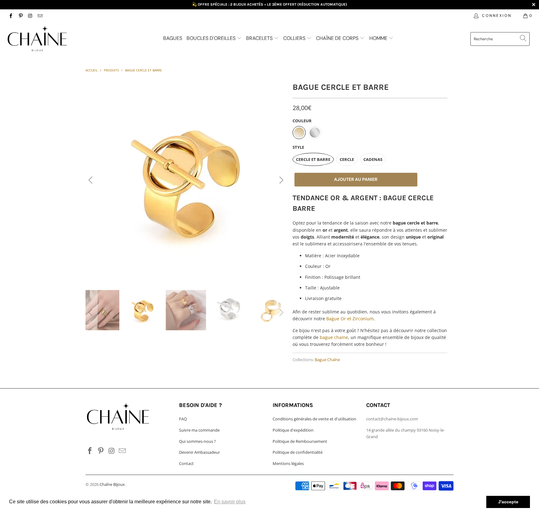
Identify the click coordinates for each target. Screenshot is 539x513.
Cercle (347, 159)
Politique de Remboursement (300, 441)
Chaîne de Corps (338, 38)
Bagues (172, 38)
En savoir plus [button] (229, 501)
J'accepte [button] (508, 501)
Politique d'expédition (293, 430)
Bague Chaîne (327, 359)
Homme (379, 38)
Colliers (295, 38)
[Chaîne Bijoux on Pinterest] (20, 15)
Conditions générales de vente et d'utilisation (314, 419)
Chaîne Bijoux (112, 484)
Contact (186, 463)
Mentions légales (288, 463)
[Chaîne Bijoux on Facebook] (10, 15)
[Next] (280, 180)
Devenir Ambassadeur (199, 452)
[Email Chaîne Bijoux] (39, 15)
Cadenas (372, 159)
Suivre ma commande (199, 430)
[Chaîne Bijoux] (46, 39)
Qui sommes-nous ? (197, 441)
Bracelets (260, 38)
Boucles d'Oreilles (212, 38)
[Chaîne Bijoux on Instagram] (30, 15)
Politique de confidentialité (298, 452)
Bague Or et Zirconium (350, 319)
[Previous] (91, 180)
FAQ (183, 419)
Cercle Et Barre (313, 159)
